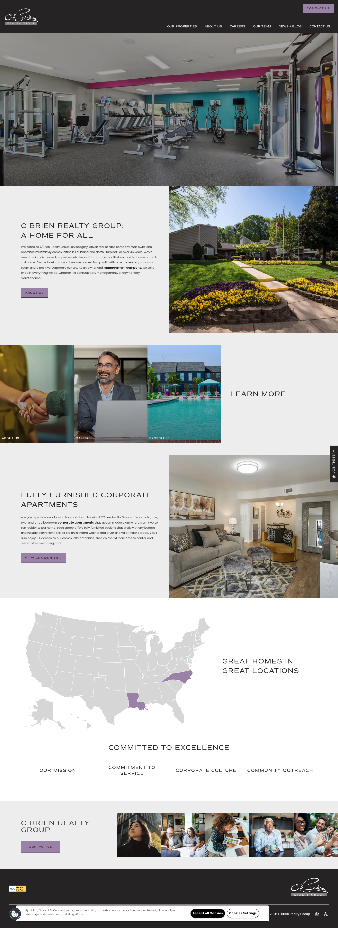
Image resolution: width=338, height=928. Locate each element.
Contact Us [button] (40, 846)
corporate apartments (76, 522)
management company (122, 267)
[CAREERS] (110, 438)
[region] (142, 913)
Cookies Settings (243, 913)
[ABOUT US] (37, 438)
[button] (318, 8)
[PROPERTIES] (184, 438)
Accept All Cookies (208, 913)
